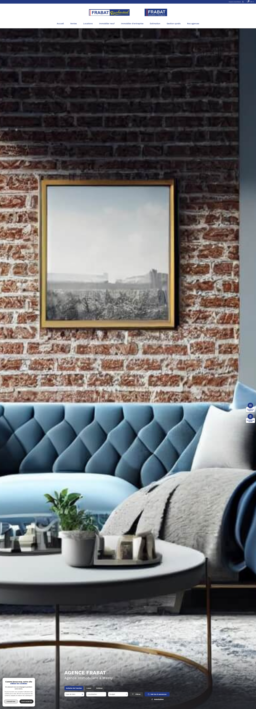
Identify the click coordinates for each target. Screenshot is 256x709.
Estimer (99, 688)
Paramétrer (11, 701)
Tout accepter (26, 701)
